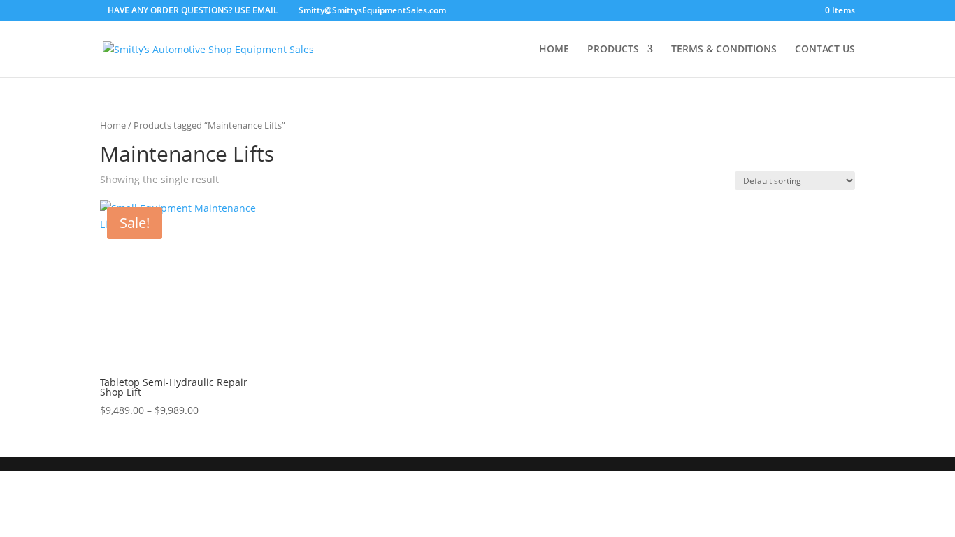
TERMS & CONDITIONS (724, 49)
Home (113, 125)
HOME (554, 49)
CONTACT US (825, 49)
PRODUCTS (613, 49)
